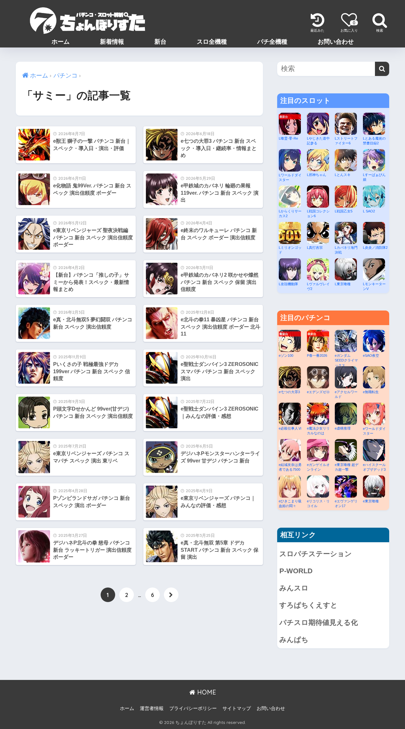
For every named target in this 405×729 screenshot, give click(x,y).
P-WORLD (296, 571)
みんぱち (293, 640)
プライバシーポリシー (193, 708)
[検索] (382, 69)
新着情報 (112, 41)
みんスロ (293, 588)
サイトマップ (236, 708)
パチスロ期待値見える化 (318, 622)
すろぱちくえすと (308, 605)
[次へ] (171, 595)
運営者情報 (152, 708)
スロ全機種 (212, 41)
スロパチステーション (315, 554)
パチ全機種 (272, 41)
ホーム (61, 41)
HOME (205, 692)
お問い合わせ (336, 41)
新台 (160, 41)
